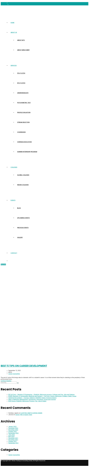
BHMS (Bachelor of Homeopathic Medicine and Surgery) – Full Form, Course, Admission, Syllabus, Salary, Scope (42, 396)
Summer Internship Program (27, 152)
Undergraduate (22, 93)
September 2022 (13, 433)
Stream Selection (23, 122)
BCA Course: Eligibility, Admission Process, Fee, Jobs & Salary (27, 401)
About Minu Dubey (23, 50)
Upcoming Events (23, 218)
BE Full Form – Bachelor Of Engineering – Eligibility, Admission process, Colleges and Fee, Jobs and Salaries (41, 394)
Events (13, 200)
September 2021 (13, 443)
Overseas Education (24, 142)
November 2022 (13, 430)
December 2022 (13, 428)
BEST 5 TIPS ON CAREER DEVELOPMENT (24, 365)
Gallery (20, 237)
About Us (14, 32)
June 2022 (11, 435)
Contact (14, 253)
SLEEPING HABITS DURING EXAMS (31, 413)
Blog (19, 208)
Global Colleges (23, 175)
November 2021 (13, 440)
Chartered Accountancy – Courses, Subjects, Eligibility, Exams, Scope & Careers (32, 398)
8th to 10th (21, 83)
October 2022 (12, 431)
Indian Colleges (23, 185)
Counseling (21, 132)
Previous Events (23, 228)
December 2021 (13, 438)
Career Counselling (14, 374)
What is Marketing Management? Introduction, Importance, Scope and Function (32, 399)
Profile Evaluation (23, 112)
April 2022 (11, 436)
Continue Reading (6, 381)
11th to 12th (21, 73)
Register (3, 264)
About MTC (21, 40)
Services (14, 65)
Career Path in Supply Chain (23, 414)
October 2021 (12, 441)
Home (12, 23)
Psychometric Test (24, 103)
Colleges (14, 167)
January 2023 (12, 426)
